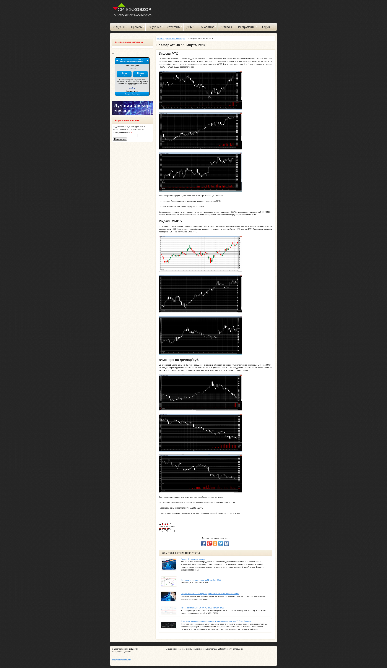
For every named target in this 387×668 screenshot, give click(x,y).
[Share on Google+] (209, 543)
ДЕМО (191, 27)
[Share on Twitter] (220, 543)
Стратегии (172, 27)
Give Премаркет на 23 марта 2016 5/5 (170, 524)
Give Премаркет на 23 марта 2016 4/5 (168, 524)
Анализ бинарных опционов (193, 559)
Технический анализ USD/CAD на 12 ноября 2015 (202, 608)
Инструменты (245, 27)
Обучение (153, 27)
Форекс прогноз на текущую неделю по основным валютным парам (210, 594)
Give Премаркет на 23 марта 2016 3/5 (165, 524)
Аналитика (206, 27)
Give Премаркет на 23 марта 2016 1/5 (160, 524)
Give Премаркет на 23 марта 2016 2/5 (162, 524)
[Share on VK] (226, 543)
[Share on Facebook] (203, 543)
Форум (265, 27)
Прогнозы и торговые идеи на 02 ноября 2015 (201, 580)
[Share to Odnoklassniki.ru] (215, 543)
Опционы (117, 27)
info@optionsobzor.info (121, 660)
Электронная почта (122, 133)
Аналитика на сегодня (175, 38)
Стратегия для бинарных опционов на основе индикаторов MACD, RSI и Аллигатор (217, 621)
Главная (160, 38)
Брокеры (135, 27)
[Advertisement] (132, 190)
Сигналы (225, 27)
